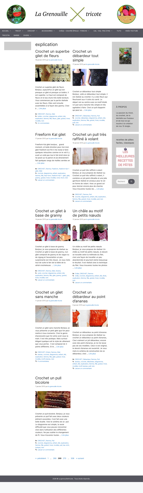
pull (74, 122)
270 (65, 458)
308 (73, 458)
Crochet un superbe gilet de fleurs (52, 53)
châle (77, 276)
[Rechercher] (131, 181)
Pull (98, 116)
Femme (48, 114)
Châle (77, 273)
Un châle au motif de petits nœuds (88, 213)
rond (58, 178)
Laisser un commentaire (83, 125)
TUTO (119, 31)
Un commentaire (43, 123)
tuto (42, 121)
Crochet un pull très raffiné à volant (89, 136)
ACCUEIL (5, 31)
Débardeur (86, 116)
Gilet (53, 114)
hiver (68, 118)
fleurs (54, 118)
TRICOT (18, 31)
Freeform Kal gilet (50, 134)
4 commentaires (43, 361)
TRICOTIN (6, 35)
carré (39, 273)
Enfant (48, 352)
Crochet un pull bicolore (48, 380)
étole (104, 276)
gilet (58, 118)
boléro (40, 116)
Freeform (55, 169)
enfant (60, 116)
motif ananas (45, 359)
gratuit (63, 118)
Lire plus (42, 108)
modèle (38, 121)
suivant (80, 458)
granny (37, 178)
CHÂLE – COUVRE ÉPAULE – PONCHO (73, 31)
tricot (62, 178)
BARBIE (16, 35)
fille (50, 118)
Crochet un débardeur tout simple (86, 55)
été (64, 116)
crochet (45, 116)
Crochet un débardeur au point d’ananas (89, 296)
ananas (40, 354)
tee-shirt (66, 445)
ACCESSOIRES (47, 31)
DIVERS (26, 35)
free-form (47, 175)
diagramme (53, 116)
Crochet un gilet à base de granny (50, 213)
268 (55, 458)
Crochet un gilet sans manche (49, 294)
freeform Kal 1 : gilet (59, 175)
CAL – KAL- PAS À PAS (102, 31)
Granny (58, 271)
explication (39, 118)
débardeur (84, 118)
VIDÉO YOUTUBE (131, 31)
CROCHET (31, 31)
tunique (37, 447)
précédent (40, 458)
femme (46, 118)
